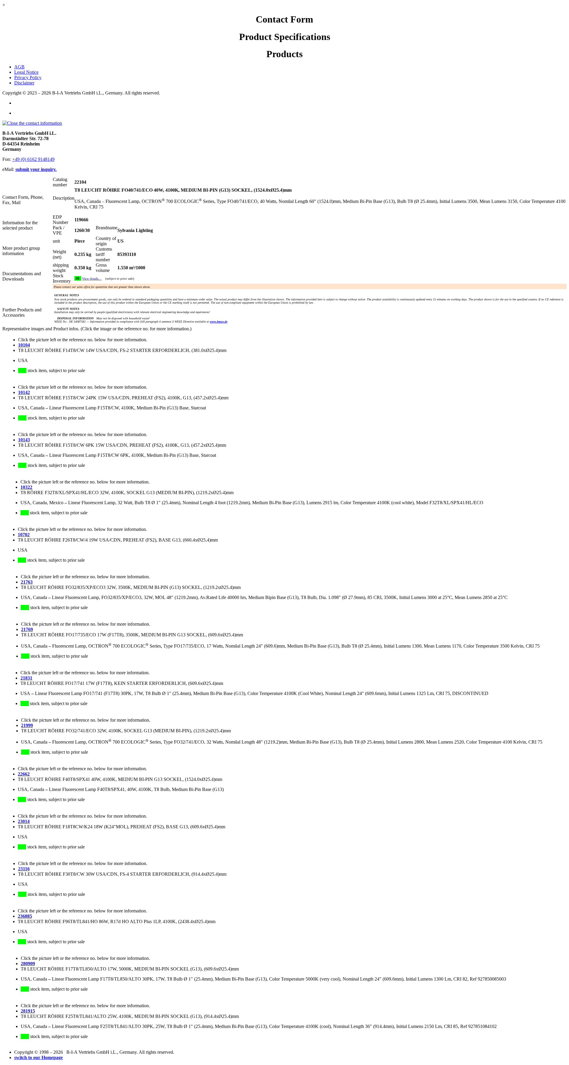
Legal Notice (26, 72)
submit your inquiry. (36, 169)
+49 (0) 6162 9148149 (33, 159)
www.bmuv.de (218, 321)
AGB (19, 66)
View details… (92, 278)
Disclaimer (24, 82)
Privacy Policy (27, 77)
